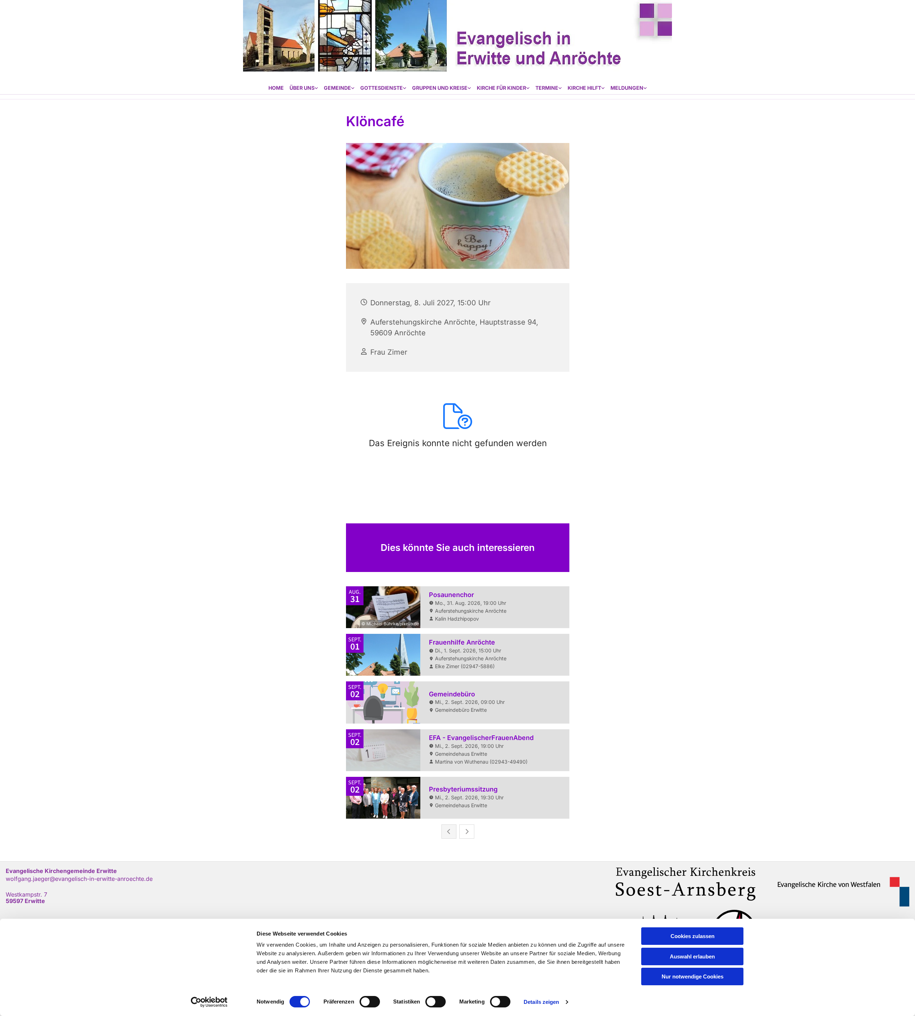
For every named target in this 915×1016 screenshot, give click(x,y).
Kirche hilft (584, 88)
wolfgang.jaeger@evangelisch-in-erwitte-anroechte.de (79, 878)
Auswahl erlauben (692, 956)
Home (276, 88)
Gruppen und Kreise (440, 88)
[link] (304, 88)
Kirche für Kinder (501, 88)
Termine (546, 88)
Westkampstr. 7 (26, 894)
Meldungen (626, 88)
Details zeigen (541, 1002)
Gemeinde (337, 88)
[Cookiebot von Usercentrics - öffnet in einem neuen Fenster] (209, 1002)
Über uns (302, 88)
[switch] (370, 1001)
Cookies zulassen (692, 936)
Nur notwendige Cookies (692, 976)
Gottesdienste (381, 88)
